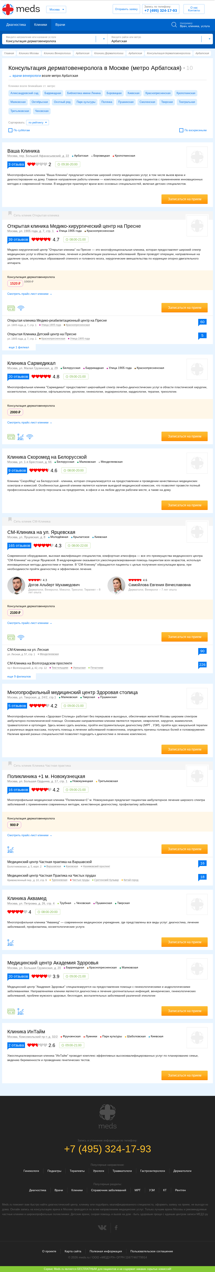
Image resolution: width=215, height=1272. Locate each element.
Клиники (40, 24)
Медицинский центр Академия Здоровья (52, 962)
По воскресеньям (196, 130)
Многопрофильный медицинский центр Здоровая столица (72, 692)
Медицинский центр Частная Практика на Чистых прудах (51, 875)
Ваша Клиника (23, 151)
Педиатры (54, 1170)
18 (202, 877)
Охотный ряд (62, 101)
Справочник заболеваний (108, 1190)
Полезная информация (106, 1251)
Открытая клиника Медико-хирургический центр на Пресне (74, 226)
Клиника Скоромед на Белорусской (47, 457)
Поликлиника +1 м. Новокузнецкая (46, 776)
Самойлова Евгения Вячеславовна (159, 585)
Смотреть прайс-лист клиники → (29, 293)
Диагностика (16, 24)
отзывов (18, 239)
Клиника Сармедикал (31, 363)
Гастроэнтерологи (152, 1170)
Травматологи (122, 1170)
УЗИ (152, 1190)
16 (202, 863)
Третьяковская (19, 111)
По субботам (22, 130)
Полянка (106, 101)
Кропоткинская (186, 93)
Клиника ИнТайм (26, 1031)
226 (202, 665)
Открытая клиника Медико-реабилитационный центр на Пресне (57, 320)
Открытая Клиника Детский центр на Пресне (41, 334)
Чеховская (42, 111)
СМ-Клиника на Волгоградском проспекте (39, 663)
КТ (165, 1190)
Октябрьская (40, 101)
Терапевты (77, 1170)
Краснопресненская (158, 93)
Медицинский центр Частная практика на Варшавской (49, 862)
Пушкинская (126, 101)
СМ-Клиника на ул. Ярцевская (41, 532)
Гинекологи (31, 1170)
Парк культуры (86, 101)
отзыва (16, 164)
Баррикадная (53, 93)
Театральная (187, 101)
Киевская (133, 93)
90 (202, 651)
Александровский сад (24, 93)
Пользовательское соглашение (151, 1251)
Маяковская (18, 101)
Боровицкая (114, 93)
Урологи (98, 1170)
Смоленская (147, 101)
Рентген (180, 1190)
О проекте (49, 1251)
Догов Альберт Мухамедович (54, 585)
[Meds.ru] (107, 1116)
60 (202, 322)
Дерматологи (182, 1170)
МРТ (138, 1190)
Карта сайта (73, 1251)
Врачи (60, 24)
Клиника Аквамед (26, 898)
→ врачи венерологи (24, 75)
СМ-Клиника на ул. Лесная (28, 649)
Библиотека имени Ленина (84, 93)
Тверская (167, 101)
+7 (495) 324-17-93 (160, 9)
